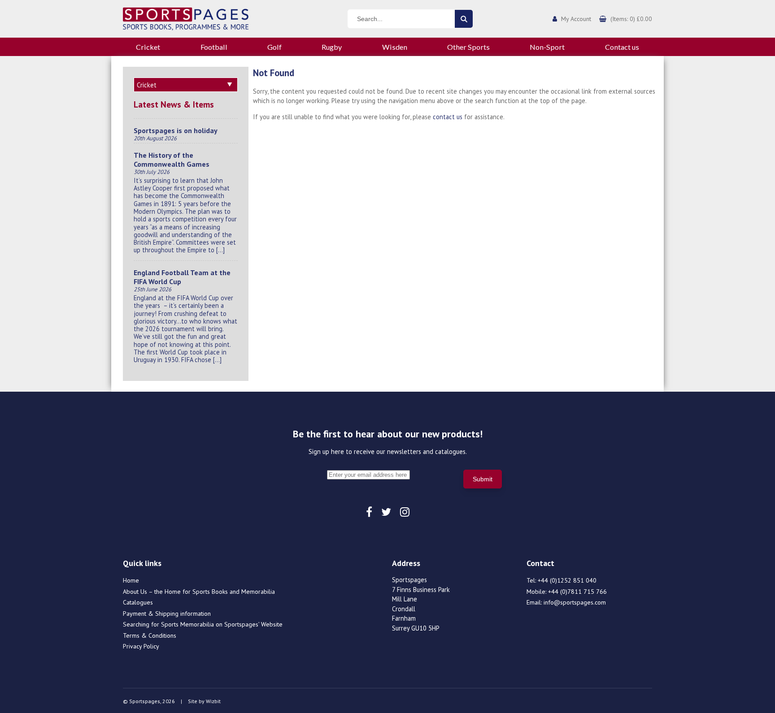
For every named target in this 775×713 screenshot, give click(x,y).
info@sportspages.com (575, 602)
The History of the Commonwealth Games (171, 160)
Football (213, 47)
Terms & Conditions (149, 635)
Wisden (394, 47)
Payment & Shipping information (167, 613)
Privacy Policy (141, 646)
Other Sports (468, 47)
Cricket (148, 47)
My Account (576, 19)
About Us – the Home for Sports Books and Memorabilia (199, 592)
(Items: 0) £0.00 (631, 19)
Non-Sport (547, 47)
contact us (447, 116)
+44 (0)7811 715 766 (577, 592)
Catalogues (138, 602)
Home (131, 580)
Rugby (332, 47)
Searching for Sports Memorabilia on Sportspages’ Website (203, 624)
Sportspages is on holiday (176, 130)
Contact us (622, 47)
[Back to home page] (185, 17)
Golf (274, 47)
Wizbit (213, 701)
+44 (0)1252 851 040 (567, 580)
